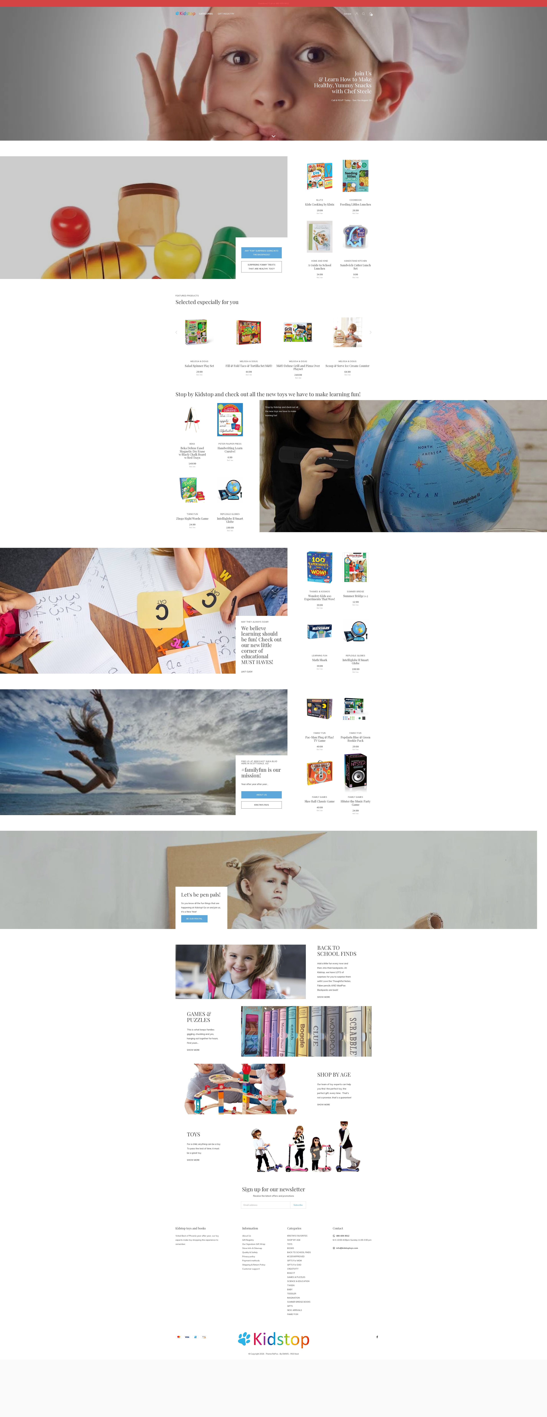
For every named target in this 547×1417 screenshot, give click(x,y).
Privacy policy (248, 1256)
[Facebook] (377, 1337)
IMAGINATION (293, 1297)
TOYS (289, 1244)
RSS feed (294, 1354)
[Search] (363, 14)
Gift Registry (226, 13)
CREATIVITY (292, 1269)
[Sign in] (357, 14)
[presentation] (176, 332)
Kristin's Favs (261, 805)
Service (347, 13)
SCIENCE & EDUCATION (298, 1281)
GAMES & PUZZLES (296, 1277)
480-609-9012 (342, 1236)
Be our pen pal (194, 918)
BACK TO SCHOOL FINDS (299, 1252)
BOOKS (290, 1248)
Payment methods (251, 1260)
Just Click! (246, 671)
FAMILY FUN (292, 1314)
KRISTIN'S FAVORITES (297, 1236)
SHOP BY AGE (293, 1240)
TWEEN (290, 1285)
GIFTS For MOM (294, 1260)
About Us (261, 794)
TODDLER (291, 1293)
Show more (323, 997)
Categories (206, 13)
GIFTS (290, 1306)
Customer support (251, 1269)
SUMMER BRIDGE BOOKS (298, 1302)
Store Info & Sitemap (252, 1248)
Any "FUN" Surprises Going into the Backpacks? (261, 252)
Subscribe (298, 1205)
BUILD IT (291, 1273)
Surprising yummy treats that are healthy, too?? (261, 266)
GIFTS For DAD (294, 1264)
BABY (289, 1289)
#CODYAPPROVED (296, 1256)
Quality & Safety (250, 1252)
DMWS (285, 1354)
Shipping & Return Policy (253, 1264)
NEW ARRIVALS (294, 1310)
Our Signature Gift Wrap (253, 1244)
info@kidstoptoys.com (347, 1248)
